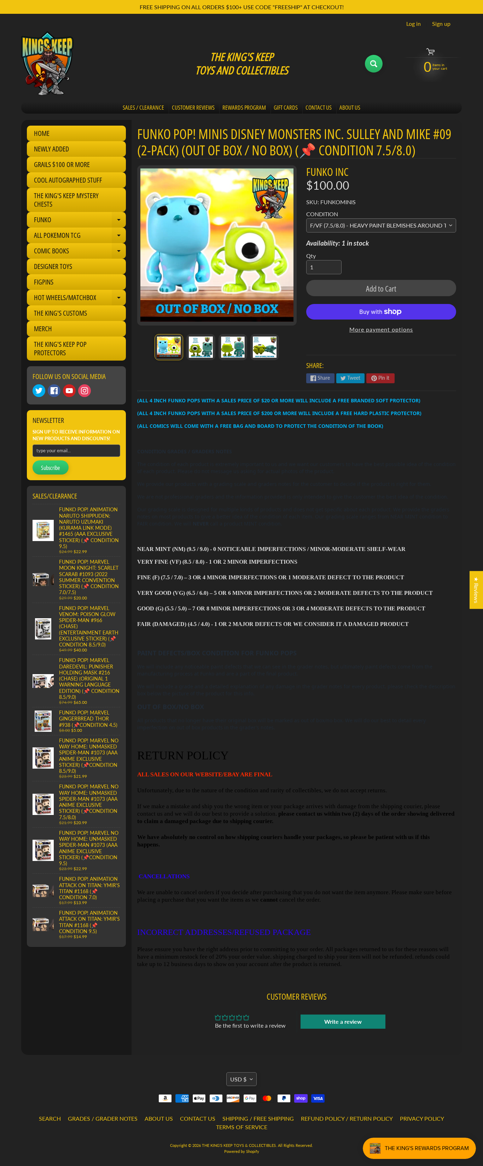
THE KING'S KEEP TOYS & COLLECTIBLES (239, 1145)
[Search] (374, 64)
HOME (42, 133)
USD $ (238, 1079)
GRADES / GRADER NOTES (103, 1118)
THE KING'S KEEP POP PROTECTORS (60, 348)
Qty (311, 255)
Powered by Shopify (241, 1151)
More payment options (381, 329)
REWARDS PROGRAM (244, 107)
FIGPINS (43, 282)
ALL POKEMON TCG (80, 236)
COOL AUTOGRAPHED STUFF (68, 180)
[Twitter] (39, 390)
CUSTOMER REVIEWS (193, 107)
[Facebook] (54, 390)
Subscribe (50, 468)
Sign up (441, 24)
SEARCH (50, 1118)
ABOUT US (349, 107)
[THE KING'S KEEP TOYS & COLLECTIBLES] (47, 63)
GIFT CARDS (286, 107)
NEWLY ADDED (51, 149)
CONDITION (322, 214)
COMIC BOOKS (80, 252)
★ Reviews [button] (476, 589)
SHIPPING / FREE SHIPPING (258, 1118)
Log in (413, 24)
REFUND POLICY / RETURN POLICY (347, 1118)
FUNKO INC (327, 171)
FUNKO (80, 221)
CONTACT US (318, 107)
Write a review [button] (343, 1021)
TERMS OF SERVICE (241, 1127)
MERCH (43, 328)
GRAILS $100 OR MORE (62, 164)
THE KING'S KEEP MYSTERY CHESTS (66, 200)
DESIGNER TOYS (53, 266)
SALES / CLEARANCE (143, 107)
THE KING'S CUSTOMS (60, 313)
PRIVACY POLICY (422, 1118)
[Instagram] (84, 390)
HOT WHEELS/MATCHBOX (80, 299)
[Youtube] (69, 390)
